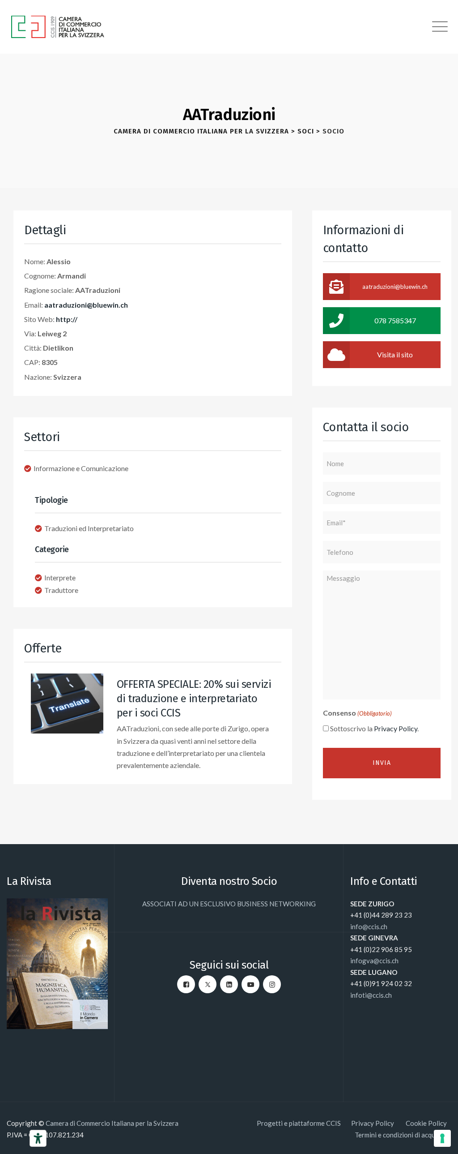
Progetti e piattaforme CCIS (299, 1123)
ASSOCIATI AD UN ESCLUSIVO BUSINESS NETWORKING (229, 904)
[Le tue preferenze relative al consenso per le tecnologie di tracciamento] (442, 1138)
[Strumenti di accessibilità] (38, 1138)
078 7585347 (395, 320)
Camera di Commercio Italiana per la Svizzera (112, 1123)
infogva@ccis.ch (374, 961)
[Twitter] (207, 984)
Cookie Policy (426, 1123)
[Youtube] (250, 984)
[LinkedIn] (229, 984)
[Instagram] (272, 984)
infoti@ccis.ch (371, 995)
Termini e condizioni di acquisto (401, 1135)
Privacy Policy (395, 728)
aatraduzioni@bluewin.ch (86, 304)
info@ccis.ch (368, 926)
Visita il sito (395, 354)
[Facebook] (186, 984)
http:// (66, 319)
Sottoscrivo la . (374, 728)
